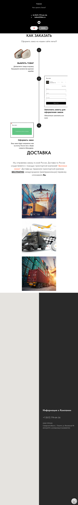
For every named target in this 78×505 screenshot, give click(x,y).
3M (34, 28)
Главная (39, 4)
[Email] (39, 22)
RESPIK (43, 28)
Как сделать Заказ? (39, 7)
